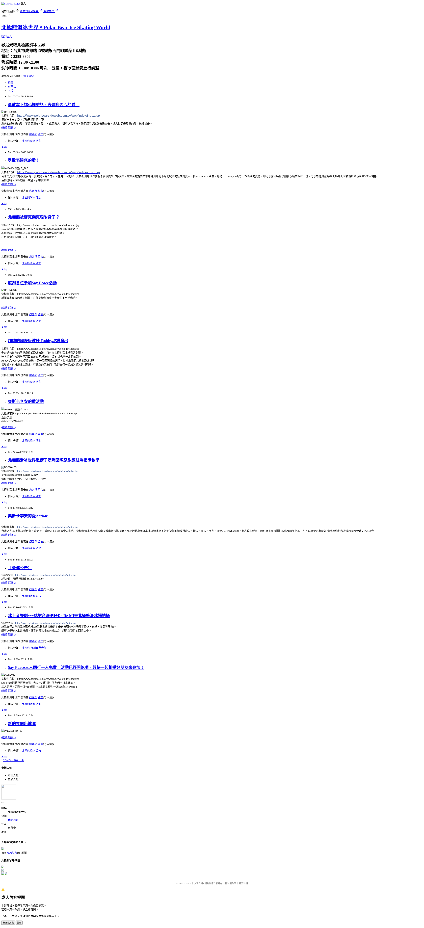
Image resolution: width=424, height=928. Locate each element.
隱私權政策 (230, 883)
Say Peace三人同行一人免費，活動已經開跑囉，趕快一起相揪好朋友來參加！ (76, 667)
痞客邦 (33, 134)
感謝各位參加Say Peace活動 (32, 283)
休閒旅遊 (28, 76)
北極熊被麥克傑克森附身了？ (34, 217)
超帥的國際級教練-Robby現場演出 (38, 341)
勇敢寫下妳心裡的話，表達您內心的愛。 (44, 105)
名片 (10, 90)
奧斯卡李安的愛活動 (26, 401)
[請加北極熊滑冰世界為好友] (2, 870)
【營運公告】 (20, 568)
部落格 (12, 86)
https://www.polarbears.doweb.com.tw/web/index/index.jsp (45, 575)
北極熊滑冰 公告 (31, 596)
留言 (40, 134)
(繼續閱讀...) (8, 127)
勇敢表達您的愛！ (24, 160)
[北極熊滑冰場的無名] (2, 874)
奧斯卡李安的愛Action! (28, 516)
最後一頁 (18, 760)
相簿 (10, 82)
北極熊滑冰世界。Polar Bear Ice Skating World (55, 27)
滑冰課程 (12, 852)
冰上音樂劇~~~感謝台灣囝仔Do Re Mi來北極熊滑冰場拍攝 (59, 615)
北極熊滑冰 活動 (31, 140)
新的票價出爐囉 (22, 723)
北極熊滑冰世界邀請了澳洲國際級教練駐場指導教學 (53, 460)
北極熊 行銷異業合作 (34, 647)
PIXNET (187, 883)
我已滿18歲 (8, 923)
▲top (4, 146)
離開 (19, 923)
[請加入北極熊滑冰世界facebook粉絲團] (2, 867)
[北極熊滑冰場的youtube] (6, 874)
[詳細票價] (2, 849)
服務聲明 (243, 883)
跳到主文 (6, 36)
